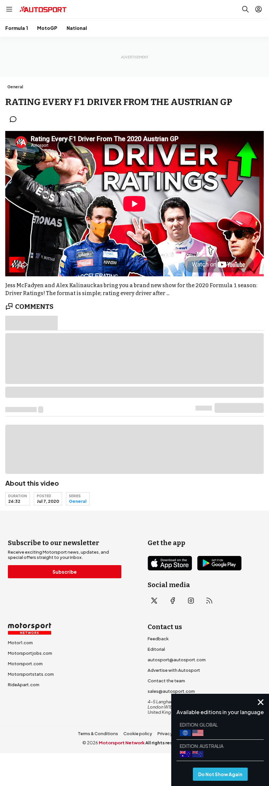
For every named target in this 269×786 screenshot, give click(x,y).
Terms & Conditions (98, 733)
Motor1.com (20, 642)
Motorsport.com (25, 663)
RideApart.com (23, 684)
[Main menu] (9, 9)
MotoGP (47, 28)
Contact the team (166, 680)
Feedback (158, 638)
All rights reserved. (166, 742)
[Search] (245, 9)
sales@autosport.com (171, 691)
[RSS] (209, 600)
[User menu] (258, 9)
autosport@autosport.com (177, 659)
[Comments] (15, 119)
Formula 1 (16, 28)
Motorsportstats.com (31, 674)
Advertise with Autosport (174, 670)
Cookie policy (137, 733)
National (77, 28)
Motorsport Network (122, 742)
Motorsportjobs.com (30, 653)
